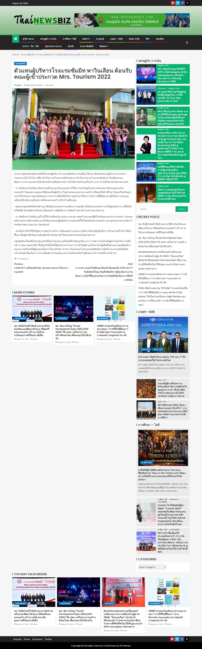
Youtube (17, 639)
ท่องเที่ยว (160, 38)
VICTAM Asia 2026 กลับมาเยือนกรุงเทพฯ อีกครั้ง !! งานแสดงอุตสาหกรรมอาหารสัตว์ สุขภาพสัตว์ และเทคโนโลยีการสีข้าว (173, 411)
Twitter (48, 639)
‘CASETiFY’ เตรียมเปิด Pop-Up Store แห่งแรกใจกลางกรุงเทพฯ (41, 267)
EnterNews (110, 645)
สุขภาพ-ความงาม (53, 46)
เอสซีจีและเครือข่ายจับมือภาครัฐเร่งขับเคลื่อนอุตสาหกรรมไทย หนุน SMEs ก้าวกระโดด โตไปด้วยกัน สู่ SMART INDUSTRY (172, 173)
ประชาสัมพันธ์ (86, 46)
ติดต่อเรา (104, 46)
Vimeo (27, 639)
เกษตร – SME (116, 38)
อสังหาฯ (86, 38)
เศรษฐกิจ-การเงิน (48, 38)
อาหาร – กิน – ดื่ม (31, 46)
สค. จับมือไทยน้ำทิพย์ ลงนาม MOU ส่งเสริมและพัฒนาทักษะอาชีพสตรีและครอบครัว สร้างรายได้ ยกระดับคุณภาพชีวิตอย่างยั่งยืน (162, 228)
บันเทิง (71, 46)
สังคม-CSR (134, 38)
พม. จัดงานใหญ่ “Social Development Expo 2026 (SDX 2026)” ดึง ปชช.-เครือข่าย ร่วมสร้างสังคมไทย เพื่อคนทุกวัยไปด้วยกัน (73, 332)
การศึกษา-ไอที (69, 38)
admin (19, 85)
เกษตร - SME (158, 349)
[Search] (187, 42)
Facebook (37, 639)
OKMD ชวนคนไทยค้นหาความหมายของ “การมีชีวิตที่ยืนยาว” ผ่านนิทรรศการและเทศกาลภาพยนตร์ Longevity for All (162, 278)
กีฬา (148, 38)
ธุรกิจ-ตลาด (28, 38)
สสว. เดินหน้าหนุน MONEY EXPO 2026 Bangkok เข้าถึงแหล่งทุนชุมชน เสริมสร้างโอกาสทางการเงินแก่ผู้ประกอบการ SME (172, 75)
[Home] (15, 39)
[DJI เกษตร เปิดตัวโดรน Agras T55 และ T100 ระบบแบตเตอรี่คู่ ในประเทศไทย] (163, 335)
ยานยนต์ (100, 38)
